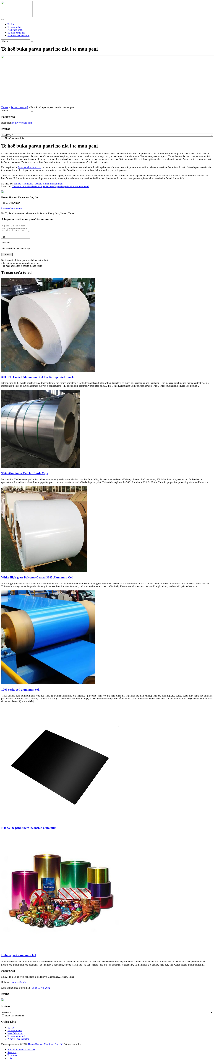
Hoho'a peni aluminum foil (18, 955)
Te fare (11, 24)
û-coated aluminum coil (29, 167)
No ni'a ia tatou (15, 29)
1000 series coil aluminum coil (20, 689)
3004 (24, 473)
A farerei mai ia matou (18, 35)
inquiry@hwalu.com (21, 122)
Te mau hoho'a (15, 27)
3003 (37, 377)
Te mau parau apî (16, 32)
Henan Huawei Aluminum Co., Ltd (46, 1044)
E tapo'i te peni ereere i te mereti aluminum (28, 827)
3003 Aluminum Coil (37, 577)
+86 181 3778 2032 (40, 987)
